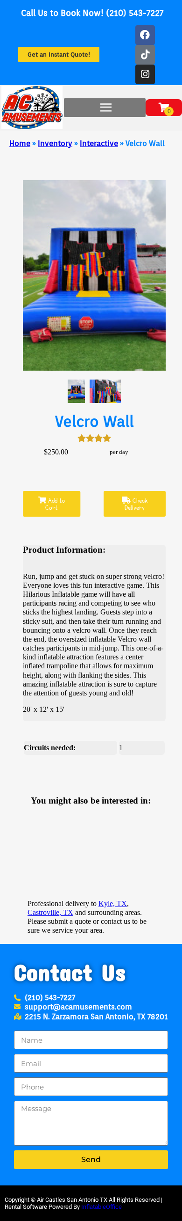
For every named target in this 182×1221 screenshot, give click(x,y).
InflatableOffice (101, 1206)
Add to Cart (55, 504)
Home (19, 143)
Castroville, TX (50, 912)
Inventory (55, 143)
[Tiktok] (145, 55)
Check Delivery (136, 504)
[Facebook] (145, 35)
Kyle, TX (112, 903)
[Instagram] (145, 74)
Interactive (99, 143)
